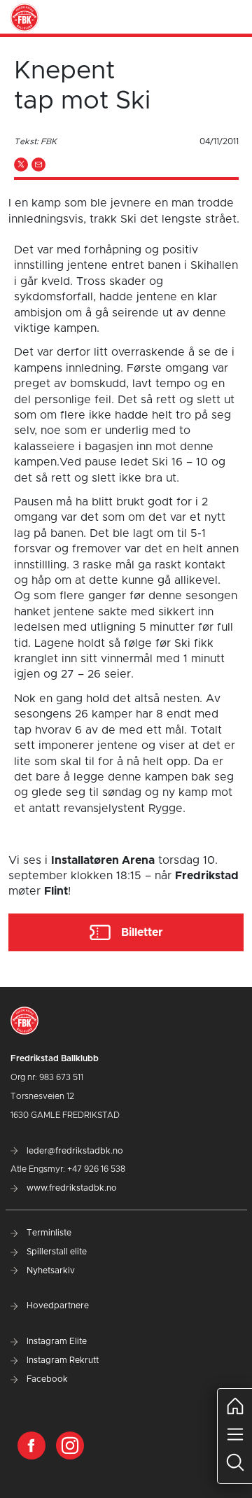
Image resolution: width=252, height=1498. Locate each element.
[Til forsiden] (24, 16)
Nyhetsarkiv (49, 1270)
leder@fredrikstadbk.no (73, 1151)
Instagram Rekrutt (61, 1360)
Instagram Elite (55, 1341)
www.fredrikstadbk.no (70, 1188)
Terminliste (47, 1232)
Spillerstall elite (55, 1251)
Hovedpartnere (56, 1305)
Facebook (46, 1379)
